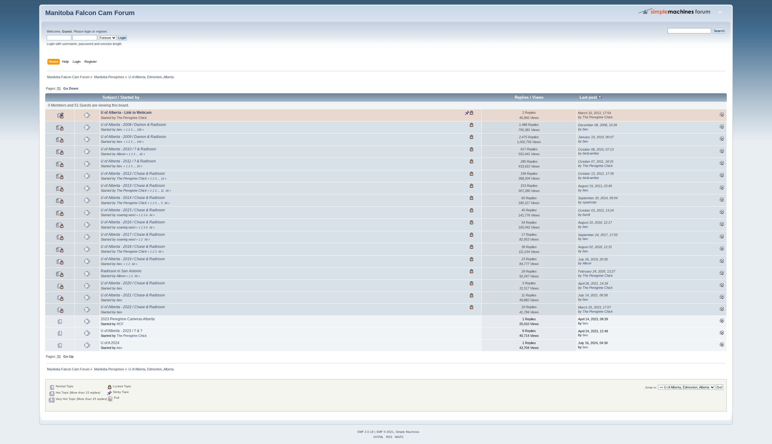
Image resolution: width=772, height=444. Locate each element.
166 (139, 141)
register (101, 31)
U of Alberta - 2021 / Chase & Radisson (133, 295)
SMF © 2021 (385, 431)
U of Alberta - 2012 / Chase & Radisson (133, 173)
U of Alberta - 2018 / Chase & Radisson (133, 246)
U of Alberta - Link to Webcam (126, 112)
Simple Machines (407, 431)
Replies (522, 97)
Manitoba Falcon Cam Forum (90, 13)
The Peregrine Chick (132, 118)
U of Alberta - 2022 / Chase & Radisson (133, 307)
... (135, 129)
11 (162, 190)
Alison (121, 154)
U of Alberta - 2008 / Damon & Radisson (133, 125)
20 (138, 166)
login (87, 31)
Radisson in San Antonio (121, 271)
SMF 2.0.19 (365, 431)
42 (141, 154)
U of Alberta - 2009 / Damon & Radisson (133, 137)
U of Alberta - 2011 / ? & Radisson (128, 161)
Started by (129, 97)
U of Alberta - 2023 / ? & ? (121, 331)
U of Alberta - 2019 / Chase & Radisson (133, 259)
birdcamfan (591, 153)
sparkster (590, 202)
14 (162, 178)
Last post (589, 97)
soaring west (126, 215)
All (167, 190)
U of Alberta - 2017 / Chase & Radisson (133, 234)
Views (537, 97)
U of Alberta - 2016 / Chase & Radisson (133, 222)
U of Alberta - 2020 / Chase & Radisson (133, 283)
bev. (120, 129)
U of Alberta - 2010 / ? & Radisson (128, 149)
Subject (110, 97)
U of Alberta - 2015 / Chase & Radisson (133, 210)
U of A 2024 (110, 343)
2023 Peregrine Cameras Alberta (128, 319)
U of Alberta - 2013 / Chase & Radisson (133, 186)
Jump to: (651, 387)
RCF (120, 324)
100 (139, 129)
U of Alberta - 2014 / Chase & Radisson (133, 198)
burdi (586, 214)
